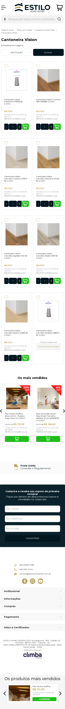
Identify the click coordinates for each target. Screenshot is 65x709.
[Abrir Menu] (3, 8)
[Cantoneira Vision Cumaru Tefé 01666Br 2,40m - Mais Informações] (48, 80)
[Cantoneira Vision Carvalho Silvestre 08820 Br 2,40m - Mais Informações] (48, 311)
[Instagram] (32, 583)
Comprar (25, 127)
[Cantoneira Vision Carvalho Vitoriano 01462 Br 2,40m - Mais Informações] (48, 157)
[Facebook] (24, 583)
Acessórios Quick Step (45, 30)
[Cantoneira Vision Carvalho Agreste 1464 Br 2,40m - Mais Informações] (16, 234)
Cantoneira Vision (9, 33)
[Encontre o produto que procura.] (59, 19)
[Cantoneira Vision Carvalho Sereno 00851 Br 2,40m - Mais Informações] (16, 311)
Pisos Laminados (24, 30)
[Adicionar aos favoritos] (6, 66)
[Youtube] (40, 583)
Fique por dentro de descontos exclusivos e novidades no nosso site (32, 498)
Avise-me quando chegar (48, 347)
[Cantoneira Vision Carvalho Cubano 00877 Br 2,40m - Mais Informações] (16, 157)
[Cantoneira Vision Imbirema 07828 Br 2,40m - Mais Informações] (16, 80)
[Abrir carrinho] (60, 8)
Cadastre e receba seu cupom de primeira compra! (32, 492)
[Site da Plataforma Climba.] (32, 654)
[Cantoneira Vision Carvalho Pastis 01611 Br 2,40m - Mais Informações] (48, 234)
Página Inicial (7, 30)
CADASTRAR (32, 538)
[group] (32, 467)
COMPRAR (44, 699)
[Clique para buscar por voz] (5, 19)
